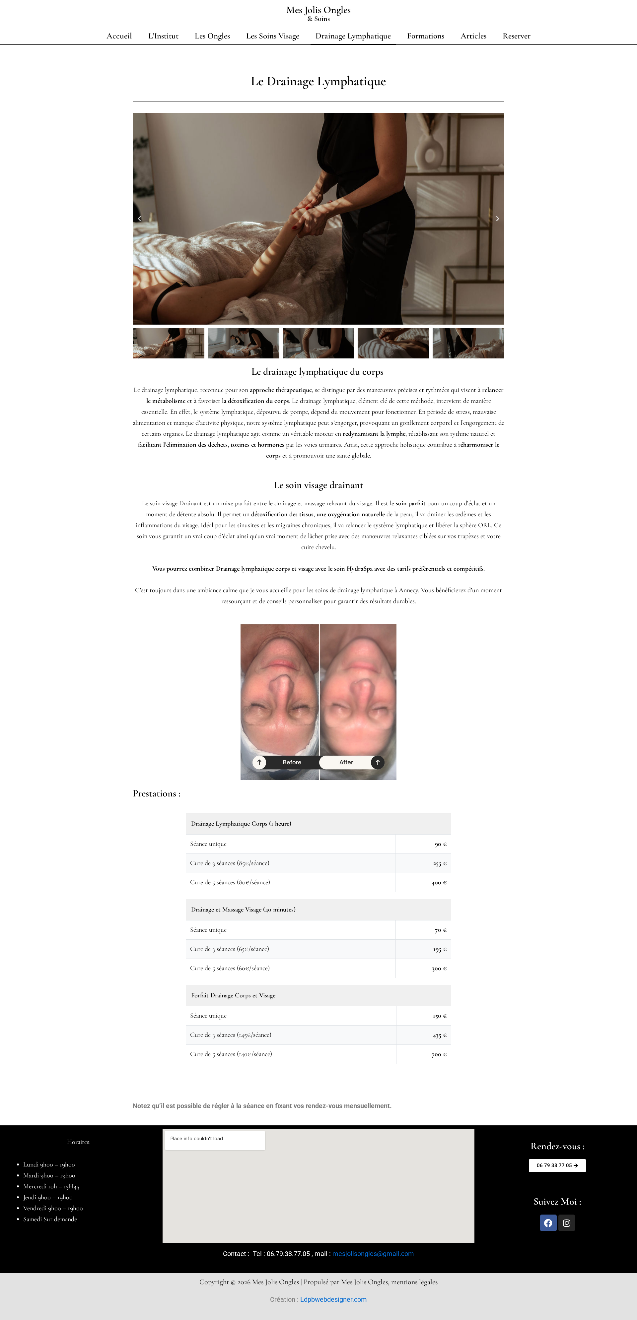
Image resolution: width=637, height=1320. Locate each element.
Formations (425, 36)
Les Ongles (212, 36)
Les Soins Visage (272, 36)
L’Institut (163, 36)
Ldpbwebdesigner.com (333, 1299)
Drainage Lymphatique (353, 36)
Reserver (517, 36)
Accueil (119, 36)
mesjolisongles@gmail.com (373, 1254)
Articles (473, 36)
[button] (139, 219)
